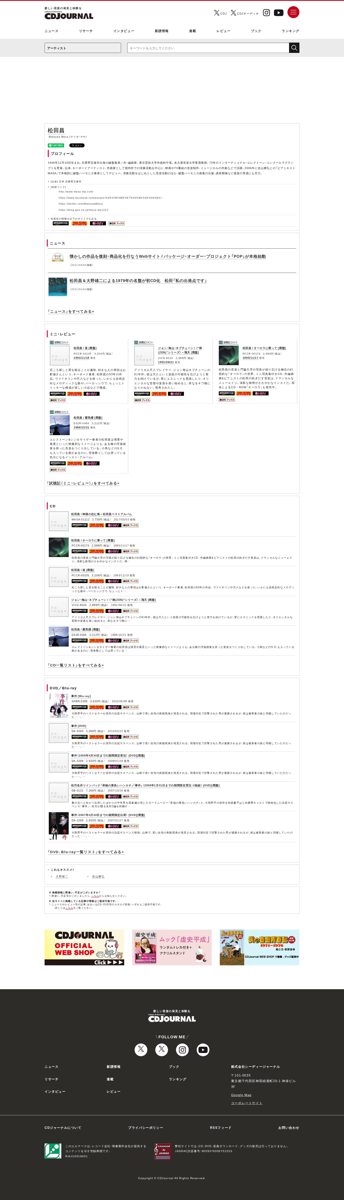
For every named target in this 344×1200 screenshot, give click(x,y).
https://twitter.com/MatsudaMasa (81, 203)
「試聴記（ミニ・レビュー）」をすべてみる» (83, 483)
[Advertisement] (172, 92)
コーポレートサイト (247, 1102)
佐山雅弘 (98, 876)
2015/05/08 (119, 701)
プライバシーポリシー (145, 1127)
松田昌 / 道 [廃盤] (85, 348)
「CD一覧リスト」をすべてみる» (76, 665)
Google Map (241, 1094)
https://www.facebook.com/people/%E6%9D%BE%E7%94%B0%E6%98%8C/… (112, 197)
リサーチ (86, 30)
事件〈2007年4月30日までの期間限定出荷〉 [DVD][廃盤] (108, 815)
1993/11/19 (81, 358)
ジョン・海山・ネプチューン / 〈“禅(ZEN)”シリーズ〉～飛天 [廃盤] (180, 350)
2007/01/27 (115, 820)
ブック (256, 30)
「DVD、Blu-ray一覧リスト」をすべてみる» (86, 851)
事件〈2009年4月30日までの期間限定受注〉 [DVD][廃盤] (108, 755)
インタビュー (124, 30)
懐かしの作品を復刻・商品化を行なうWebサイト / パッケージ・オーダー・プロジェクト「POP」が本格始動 (168, 256)
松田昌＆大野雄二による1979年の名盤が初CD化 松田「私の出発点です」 (138, 280)
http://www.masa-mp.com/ (76, 191)
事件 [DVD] (78, 726)
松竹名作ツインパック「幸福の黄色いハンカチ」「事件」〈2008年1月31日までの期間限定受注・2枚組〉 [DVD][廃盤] (145, 785)
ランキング (290, 30)
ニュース (52, 30)
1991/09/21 (166, 362)
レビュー (224, 30)
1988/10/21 (81, 427)
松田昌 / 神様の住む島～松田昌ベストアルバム (101, 514)
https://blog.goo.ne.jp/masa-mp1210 (83, 210)
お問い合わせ (288, 1127)
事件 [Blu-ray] (81, 696)
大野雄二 (62, 876)
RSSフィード (221, 1127)
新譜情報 (162, 30)
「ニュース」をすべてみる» (71, 311)
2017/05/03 (121, 519)
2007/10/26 (115, 790)
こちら (95, 896)
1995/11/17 (250, 358)
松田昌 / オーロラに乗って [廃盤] (264, 348)
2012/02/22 (115, 731)
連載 (192, 30)
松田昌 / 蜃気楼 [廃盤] (88, 417)
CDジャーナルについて (63, 1127)
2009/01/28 (115, 761)
